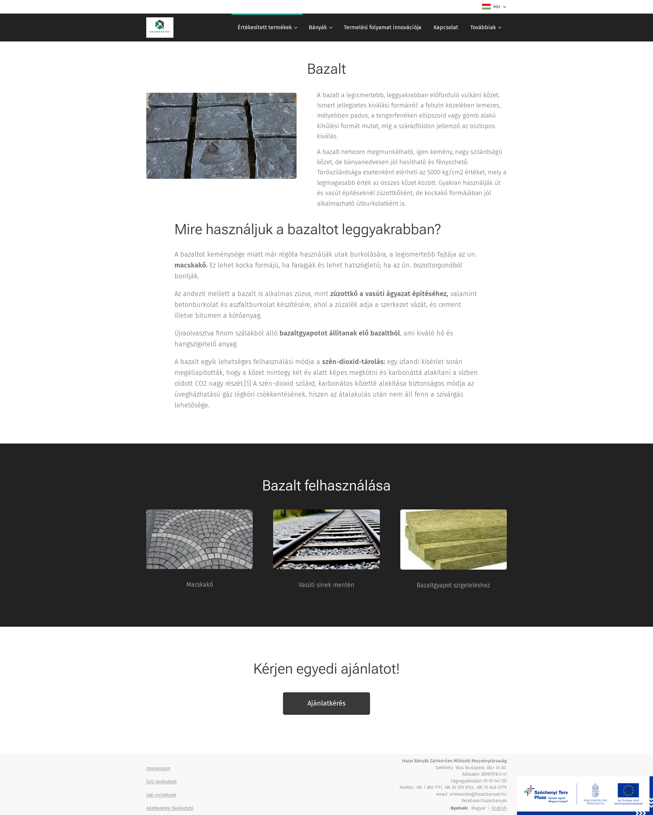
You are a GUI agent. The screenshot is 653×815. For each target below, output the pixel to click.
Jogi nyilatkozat (161, 794)
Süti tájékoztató (161, 781)
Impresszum (158, 768)
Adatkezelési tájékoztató (169, 808)
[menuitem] (267, 27)
